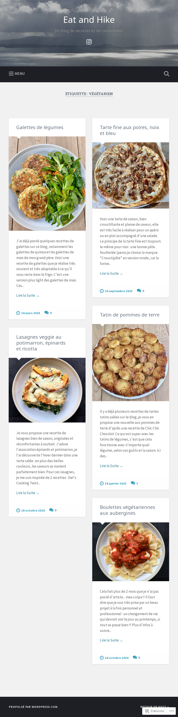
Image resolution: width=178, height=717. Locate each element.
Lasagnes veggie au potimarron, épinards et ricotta (41, 342)
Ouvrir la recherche (165, 73)
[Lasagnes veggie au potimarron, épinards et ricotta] (47, 390)
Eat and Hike (89, 19)
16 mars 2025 (30, 313)
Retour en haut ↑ (154, 707)
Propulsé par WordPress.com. (34, 707)
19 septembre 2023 (119, 291)
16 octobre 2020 (117, 658)
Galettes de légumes (39, 127)
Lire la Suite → (28, 295)
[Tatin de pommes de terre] (130, 362)
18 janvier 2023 (116, 483)
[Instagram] (89, 41)
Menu (20, 73)
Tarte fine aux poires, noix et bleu (129, 130)
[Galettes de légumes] (47, 183)
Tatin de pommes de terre (130, 314)
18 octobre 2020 (33, 510)
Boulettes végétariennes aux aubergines (127, 510)
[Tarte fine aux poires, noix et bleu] (130, 175)
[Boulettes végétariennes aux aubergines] (130, 551)
